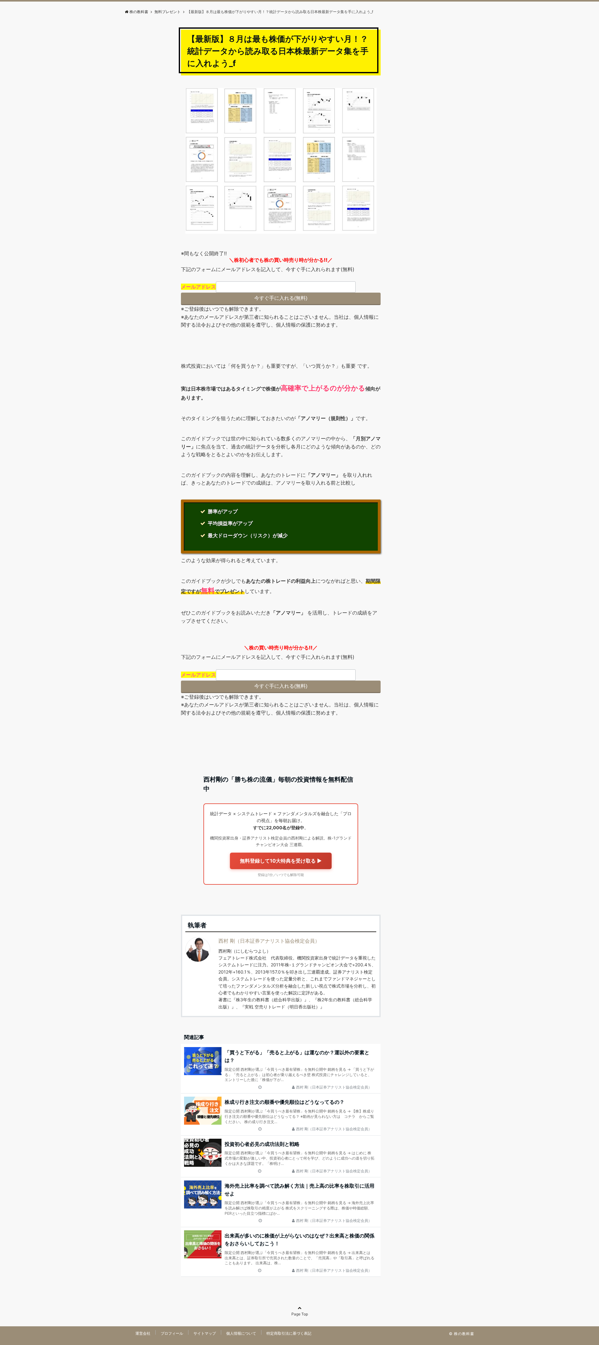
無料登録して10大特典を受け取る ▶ (281, 861)
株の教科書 (138, 11)
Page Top (299, 1314)
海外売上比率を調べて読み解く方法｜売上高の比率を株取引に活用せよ (299, 1190)
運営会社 (142, 1333)
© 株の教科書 (461, 1333)
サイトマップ (204, 1333)
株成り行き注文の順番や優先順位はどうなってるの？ (284, 1102)
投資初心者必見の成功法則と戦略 (262, 1144)
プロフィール (172, 1333)
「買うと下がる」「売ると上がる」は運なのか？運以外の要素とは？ (297, 1056)
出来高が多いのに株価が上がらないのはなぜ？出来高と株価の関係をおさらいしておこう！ (299, 1240)
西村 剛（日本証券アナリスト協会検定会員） (269, 941)
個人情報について (241, 1333)
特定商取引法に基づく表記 (288, 1333)
